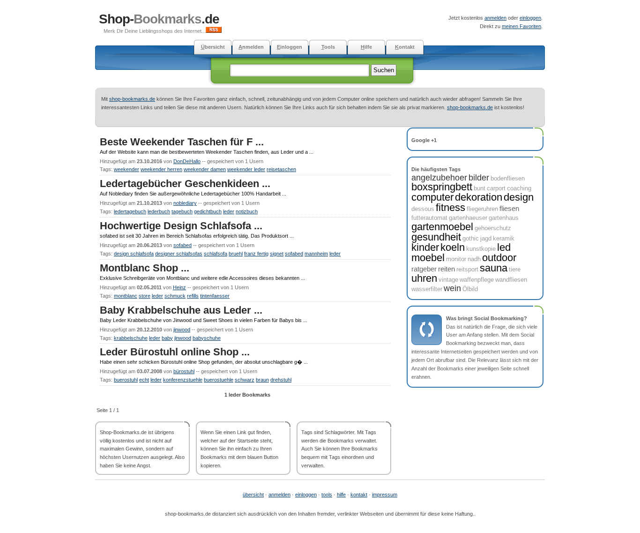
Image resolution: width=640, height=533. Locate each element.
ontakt (405, 47)
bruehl (236, 253)
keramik (503, 238)
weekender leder (246, 169)
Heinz (179, 287)
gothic (470, 238)
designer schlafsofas (178, 253)
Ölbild (470, 289)
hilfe (341, 494)
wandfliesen (511, 279)
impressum (384, 494)
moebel (428, 257)
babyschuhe (207, 338)
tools (326, 494)
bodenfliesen (508, 178)
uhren (424, 278)
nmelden (251, 47)
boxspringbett (441, 187)
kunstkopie (481, 248)
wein (452, 288)
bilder (479, 177)
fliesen (509, 208)
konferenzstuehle (182, 380)
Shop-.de (159, 19)
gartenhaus (504, 217)
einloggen (530, 18)
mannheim (316, 253)
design (519, 197)
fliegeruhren (482, 208)
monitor (456, 259)
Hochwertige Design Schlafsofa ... (181, 226)
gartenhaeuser (468, 217)
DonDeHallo (187, 161)
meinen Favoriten (521, 26)
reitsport (467, 269)
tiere (515, 269)
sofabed (182, 245)
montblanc (125, 296)
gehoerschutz (493, 228)
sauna (493, 268)
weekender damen (205, 169)
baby (167, 338)
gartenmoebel (442, 227)
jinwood (181, 329)
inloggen (289, 47)
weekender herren (161, 169)
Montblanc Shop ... (144, 268)
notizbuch (247, 211)
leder (228, 211)
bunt (479, 188)
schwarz (244, 380)
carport (496, 188)
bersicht (213, 47)
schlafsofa (215, 253)
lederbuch (159, 211)
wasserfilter (426, 289)
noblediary (185, 203)
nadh (474, 259)
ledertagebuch (130, 211)
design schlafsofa (134, 253)
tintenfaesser (215, 296)
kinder (425, 247)
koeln (452, 247)
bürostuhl (183, 371)
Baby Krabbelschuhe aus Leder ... (181, 310)
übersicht (253, 494)
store (144, 296)
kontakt (358, 494)
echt (144, 380)
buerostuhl (126, 380)
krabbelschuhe (131, 338)
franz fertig (256, 253)
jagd (485, 238)
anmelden (495, 18)
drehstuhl (280, 380)
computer (432, 197)
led (504, 247)
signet (276, 253)
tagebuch (182, 211)
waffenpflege (477, 279)
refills (193, 296)
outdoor (499, 257)
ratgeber (424, 269)
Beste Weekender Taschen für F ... (182, 142)
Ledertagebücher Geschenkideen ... (185, 183)
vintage (448, 279)
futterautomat (429, 217)
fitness (450, 207)
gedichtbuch (208, 211)
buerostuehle (218, 380)
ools (328, 47)
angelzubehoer (439, 177)
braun (262, 380)
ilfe (366, 47)
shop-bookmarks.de (132, 99)
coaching (519, 188)
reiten (446, 269)
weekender (126, 169)
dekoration (478, 197)
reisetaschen (281, 169)
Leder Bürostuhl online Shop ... (175, 352)
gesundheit (436, 237)
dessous (422, 208)
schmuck (175, 296)
